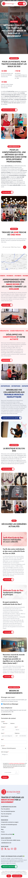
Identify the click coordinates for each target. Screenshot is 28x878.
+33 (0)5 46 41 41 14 (6, 842)
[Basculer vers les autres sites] (15, 3)
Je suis (3, 745)
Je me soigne (6, 305)
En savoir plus (6, 192)
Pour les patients (5, 809)
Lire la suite (7, 579)
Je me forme (6, 360)
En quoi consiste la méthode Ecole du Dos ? (12, 603)
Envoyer (5, 777)
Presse (3, 832)
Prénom (3, 727)
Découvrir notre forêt (8, 866)
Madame (12, 723)
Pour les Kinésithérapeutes (8, 811)
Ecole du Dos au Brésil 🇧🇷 (7, 834)
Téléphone (17, 733)
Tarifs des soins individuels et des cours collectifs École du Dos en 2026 (14, 551)
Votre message (5, 752)
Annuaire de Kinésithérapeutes (9, 824)
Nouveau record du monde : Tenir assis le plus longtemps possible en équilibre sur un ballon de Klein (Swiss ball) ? (14, 658)
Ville (2, 739)
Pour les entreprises (6, 814)
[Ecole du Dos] (8, 3)
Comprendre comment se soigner (9, 822)
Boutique (3, 827)
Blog (2, 829)
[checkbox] (10, 772)
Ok (9, 876)
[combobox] (17, 735)
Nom (16, 727)
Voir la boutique (7, 469)
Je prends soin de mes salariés (10, 418)
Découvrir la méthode (8, 110)
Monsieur (5, 723)
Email (2, 733)
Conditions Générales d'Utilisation (16, 763)
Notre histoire (4, 816)
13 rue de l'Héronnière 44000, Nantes (10, 840)
